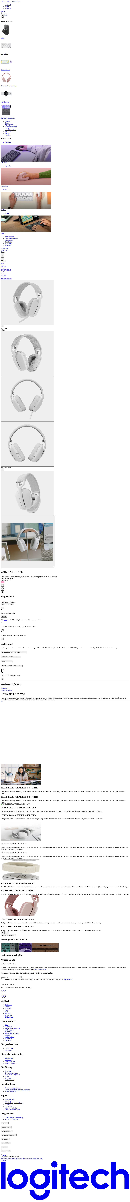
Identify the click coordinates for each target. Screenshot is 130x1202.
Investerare (8, 1008)
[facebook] (5, 991)
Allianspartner (9, 1078)
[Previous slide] (3, 932)
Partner (7, 1076)
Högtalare (7, 1031)
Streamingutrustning (11, 1063)
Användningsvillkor (7, 1158)
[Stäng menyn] (2, 17)
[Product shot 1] (27, 302)
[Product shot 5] (27, 493)
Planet (2, 252)
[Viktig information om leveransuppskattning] (2, 630)
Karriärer (7, 1006)
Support (3, 11)
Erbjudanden (4, 250)
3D (4, 330)
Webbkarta (39, 1158)
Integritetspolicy (18, 1158)
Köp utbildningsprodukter (12, 1088)
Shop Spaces (8, 1071)
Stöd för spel (8, 1101)
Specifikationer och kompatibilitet (11, 652)
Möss (6, 1025)
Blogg (6, 1010)
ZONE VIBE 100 (6, 270)
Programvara (4, 248)
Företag (7, 6)
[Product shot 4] (27, 444)
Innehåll (4, 661)
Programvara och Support (9, 665)
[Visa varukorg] (2, 261)
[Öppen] (4, 261)
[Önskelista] (2, 256)
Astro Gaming (9, 1058)
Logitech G (8, 5)
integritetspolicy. (68, 979)
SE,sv (4, 13)
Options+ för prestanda (11, 1119)
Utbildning (8, 8)
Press (6, 1012)
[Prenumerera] (20, 977)
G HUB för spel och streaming (14, 1117)
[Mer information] (2, 469)
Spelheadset (8, 1038)
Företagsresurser (9, 1080)
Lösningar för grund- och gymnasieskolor (17, 1089)
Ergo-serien (8, 1050)
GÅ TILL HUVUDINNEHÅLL (11, 1)
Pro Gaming (8, 1060)
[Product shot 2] (27, 353)
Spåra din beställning (11, 1108)
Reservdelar (8, 1106)
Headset (3, 266)
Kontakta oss (8, 1104)
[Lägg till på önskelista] (2, 326)
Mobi (5, 620)
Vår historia (8, 1005)
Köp (3, 15)
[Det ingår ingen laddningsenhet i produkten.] (2, 592)
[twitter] (4, 991)
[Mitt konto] (2, 259)
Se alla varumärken (40, 969)
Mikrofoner (8, 1040)
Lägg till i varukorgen (7, 604)
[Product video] (28, 542)
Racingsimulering (10, 1061)
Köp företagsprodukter (11, 1073)
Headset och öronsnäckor (12, 1028)
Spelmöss (7, 1035)
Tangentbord (8, 1026)
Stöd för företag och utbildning (14, 1103)
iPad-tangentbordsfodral (12, 1033)
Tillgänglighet (9, 1017)
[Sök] (2, 254)
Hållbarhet (8, 1013)
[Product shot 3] (27, 398)
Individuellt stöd (9, 1099)
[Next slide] (7, 932)
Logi (2, 263)
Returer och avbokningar (12, 1109)
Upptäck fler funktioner (8, 935)
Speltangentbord (9, 1037)
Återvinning (8, 1015)
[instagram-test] (2, 991)
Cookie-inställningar (29, 1158)
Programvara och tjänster (12, 1075)
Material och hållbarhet (8, 656)
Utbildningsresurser (10, 1091)
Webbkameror (9, 1030)
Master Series (9, 1048)
